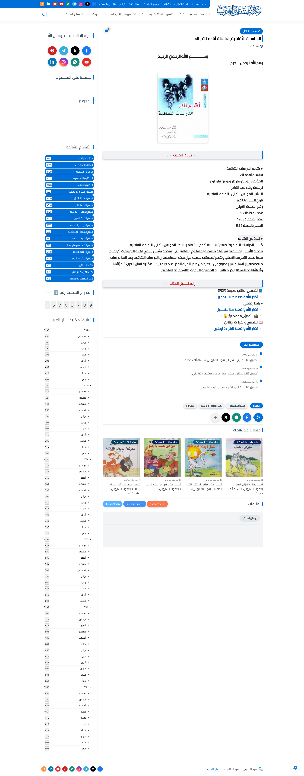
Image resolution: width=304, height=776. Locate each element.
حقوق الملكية (151, 4)
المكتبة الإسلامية (152, 14)
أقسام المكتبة (188, 14)
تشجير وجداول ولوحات (70, 191)
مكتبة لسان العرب (218, 769)
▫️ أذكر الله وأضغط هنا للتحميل (240, 297)
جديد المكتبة (199, 4)
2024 (86, 459)
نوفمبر (82, 398)
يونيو (83, 348)
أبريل (83, 361)
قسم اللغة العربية (70, 251)
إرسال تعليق (249, 518)
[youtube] (55, 4)
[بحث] (43, 14)
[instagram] (81, 4)
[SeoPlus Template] (261, 769)
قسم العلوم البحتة (70, 238)
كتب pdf (190, 406)
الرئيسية (205, 14)
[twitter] (87, 4)
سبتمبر (82, 404)
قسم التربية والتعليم (70, 225)
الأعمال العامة (74, 14)
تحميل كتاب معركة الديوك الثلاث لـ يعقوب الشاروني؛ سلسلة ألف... (125, 489)
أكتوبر (83, 478)
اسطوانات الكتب (70, 164)
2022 (86, 607)
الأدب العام (115, 14)
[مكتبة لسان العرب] (239, 10)
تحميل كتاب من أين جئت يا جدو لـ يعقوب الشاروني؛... (227, 387)
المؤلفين (171, 14)
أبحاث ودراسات (70, 158)
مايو (84, 354)
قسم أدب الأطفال (251, 31)
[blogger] (42, 4)
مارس (83, 367)
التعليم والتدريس (96, 14)
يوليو (83, 342)
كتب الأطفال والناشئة (211, 406)
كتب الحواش (70, 265)
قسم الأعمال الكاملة (70, 211)
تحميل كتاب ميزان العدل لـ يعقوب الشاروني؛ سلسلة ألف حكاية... (220, 360)
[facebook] (94, 4)
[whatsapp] (68, 4)
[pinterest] (61, 4)
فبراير (83, 373)
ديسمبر (82, 391)
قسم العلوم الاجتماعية (70, 231)
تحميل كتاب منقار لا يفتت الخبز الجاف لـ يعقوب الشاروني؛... (224, 373)
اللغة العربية (131, 14)
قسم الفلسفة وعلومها (70, 245)
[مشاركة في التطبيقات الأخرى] (215, 417)
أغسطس (82, 336)
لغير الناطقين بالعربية (70, 278)
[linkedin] (48, 4)
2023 (86, 539)
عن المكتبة (134, 4)
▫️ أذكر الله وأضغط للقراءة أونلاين (238, 328)
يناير (84, 379)
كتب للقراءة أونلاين (70, 271)
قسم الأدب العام (70, 205)
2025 (86, 385)
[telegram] (74, 4)
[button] (247, 417)
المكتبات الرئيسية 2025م (175, 4)
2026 (86, 330)
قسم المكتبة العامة (70, 258)
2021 (86, 687)
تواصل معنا (119, 4)
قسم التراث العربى (70, 218)
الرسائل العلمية (70, 171)
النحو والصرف (70, 184)
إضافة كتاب (104, 4)
